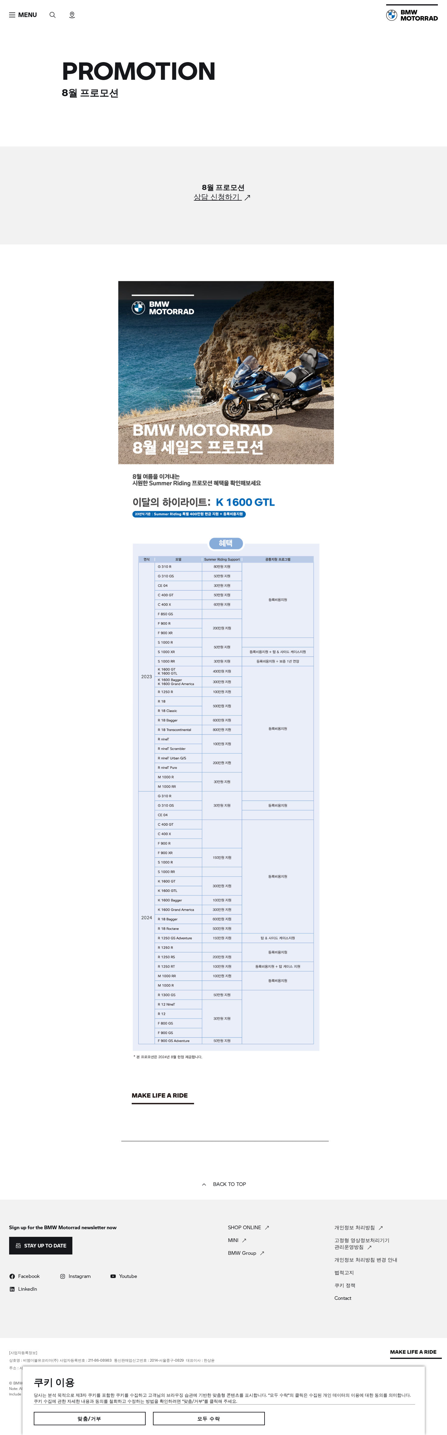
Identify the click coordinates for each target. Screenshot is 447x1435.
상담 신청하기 (218, 197)
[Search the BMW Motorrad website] (52, 13)
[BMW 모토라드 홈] (412, 15)
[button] (23, 15)
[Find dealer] (72, 13)
